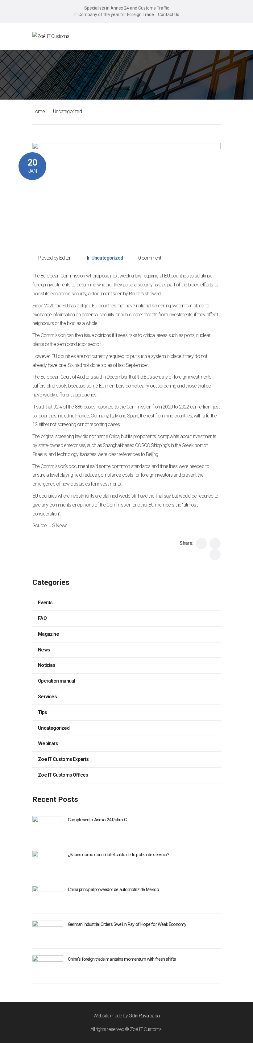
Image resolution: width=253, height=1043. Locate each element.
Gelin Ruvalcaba (144, 1016)
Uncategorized (67, 111)
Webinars (48, 743)
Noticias (46, 665)
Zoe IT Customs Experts (63, 759)
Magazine (48, 634)
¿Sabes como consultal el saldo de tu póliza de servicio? (118, 854)
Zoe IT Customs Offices (63, 775)
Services (47, 697)
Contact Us (168, 14)
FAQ (42, 618)
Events (45, 603)
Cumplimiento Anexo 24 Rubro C (97, 820)
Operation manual (56, 681)
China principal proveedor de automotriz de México (113, 889)
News (44, 650)
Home (38, 111)
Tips (42, 712)
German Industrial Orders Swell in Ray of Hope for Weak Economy (127, 924)
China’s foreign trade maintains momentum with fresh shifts (122, 959)
